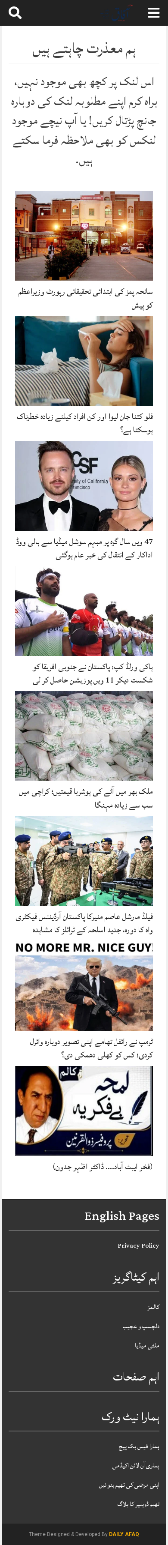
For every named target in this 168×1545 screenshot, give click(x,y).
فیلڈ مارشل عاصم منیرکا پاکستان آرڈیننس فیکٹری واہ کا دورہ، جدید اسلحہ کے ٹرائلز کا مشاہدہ (84, 923)
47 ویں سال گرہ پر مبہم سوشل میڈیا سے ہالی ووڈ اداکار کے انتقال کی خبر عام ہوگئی (84, 548)
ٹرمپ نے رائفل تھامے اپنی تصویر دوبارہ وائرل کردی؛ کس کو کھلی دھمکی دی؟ (91, 1048)
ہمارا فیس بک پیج (139, 1446)
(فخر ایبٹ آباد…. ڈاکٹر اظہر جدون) (103, 1167)
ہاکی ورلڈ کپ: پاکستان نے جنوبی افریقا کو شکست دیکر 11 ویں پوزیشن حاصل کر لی (93, 673)
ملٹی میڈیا (147, 1345)
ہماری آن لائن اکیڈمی (135, 1465)
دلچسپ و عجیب (141, 1326)
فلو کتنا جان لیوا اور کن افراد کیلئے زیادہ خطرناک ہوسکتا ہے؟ (85, 423)
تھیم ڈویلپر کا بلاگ (138, 1504)
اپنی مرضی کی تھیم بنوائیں (129, 1485)
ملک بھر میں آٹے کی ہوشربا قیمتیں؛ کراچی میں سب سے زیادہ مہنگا (86, 798)
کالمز (153, 1307)
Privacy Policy (138, 1246)
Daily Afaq (124, 1534)
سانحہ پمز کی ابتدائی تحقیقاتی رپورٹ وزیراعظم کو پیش (86, 298)
